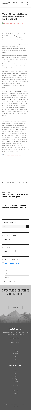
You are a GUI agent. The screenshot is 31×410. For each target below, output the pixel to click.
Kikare (15, 376)
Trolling (21, 182)
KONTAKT (7, 277)
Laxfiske (17, 182)
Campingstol (15, 379)
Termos (15, 370)
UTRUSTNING (9, 273)
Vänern (4, 184)
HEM (6, 270)
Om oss (15, 390)
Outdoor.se (4, 281)
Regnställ (15, 381)
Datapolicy (15, 393)
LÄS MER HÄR (16, 307)
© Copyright (12, 281)
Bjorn (3, 182)
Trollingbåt (25, 182)
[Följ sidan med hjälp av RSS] (15, 263)
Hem (9, 2)
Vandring (14, 2)
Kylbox (15, 373)
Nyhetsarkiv (22, 2)
